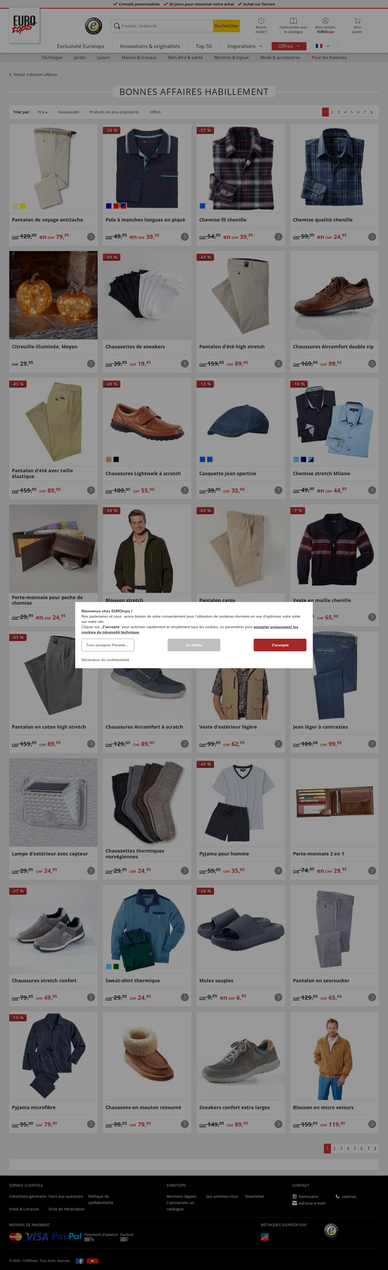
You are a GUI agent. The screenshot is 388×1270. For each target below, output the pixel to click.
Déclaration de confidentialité (105, 660)
